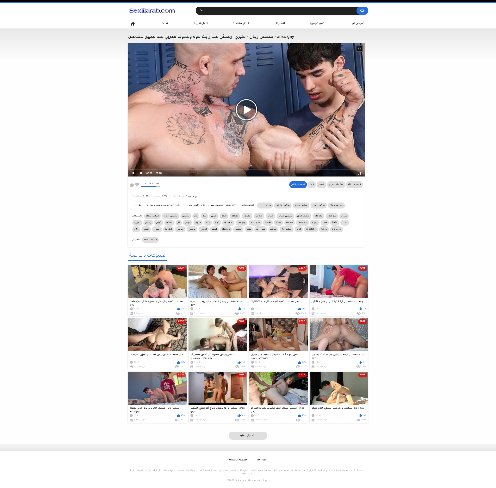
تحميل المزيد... (248, 435)
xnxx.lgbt (311, 229)
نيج (195, 216)
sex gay (241, 223)
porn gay (255, 223)
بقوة (249, 229)
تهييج (146, 229)
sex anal (228, 223)
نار (178, 223)
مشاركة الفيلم (336, 184)
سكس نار (286, 229)
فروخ (158, 223)
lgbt (299, 229)
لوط (217, 223)
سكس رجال (265, 205)
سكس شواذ (301, 205)
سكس (185, 216)
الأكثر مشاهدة (241, 23)
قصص (247, 216)
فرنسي (192, 229)
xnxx (325, 223)
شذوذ (344, 216)
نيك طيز (318, 216)
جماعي (238, 229)
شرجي (137, 223)
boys (278, 223)
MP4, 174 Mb (150, 240)
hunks (268, 223)
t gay (315, 223)
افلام (224, 216)
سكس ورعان (359, 23)
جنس (214, 216)
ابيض (187, 223)
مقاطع (235, 216)
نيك (204, 216)
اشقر (214, 229)
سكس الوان (303, 216)
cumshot (302, 223)
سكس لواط (319, 205)
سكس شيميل (318, 23)
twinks (289, 223)
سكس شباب (282, 205)
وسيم (148, 223)
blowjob (226, 229)
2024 (334, 223)
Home (133, 24)
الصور (321, 184)
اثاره (136, 229)
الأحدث (165, 23)
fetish (324, 229)
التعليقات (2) (354, 184)
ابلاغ (312, 184)
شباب (271, 216)
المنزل (157, 229)
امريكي (180, 229)
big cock (336, 229)
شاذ (208, 223)
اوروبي (204, 229)
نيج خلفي (331, 216)
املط (344, 223)
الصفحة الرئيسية (238, 460)
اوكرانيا (168, 229)
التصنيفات (280, 23)
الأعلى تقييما (201, 23)
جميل (198, 223)
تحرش (273, 229)
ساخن (169, 223)
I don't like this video (137, 185)
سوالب (259, 216)
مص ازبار (260, 229)
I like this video (132, 185)
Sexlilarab (242, 480)
